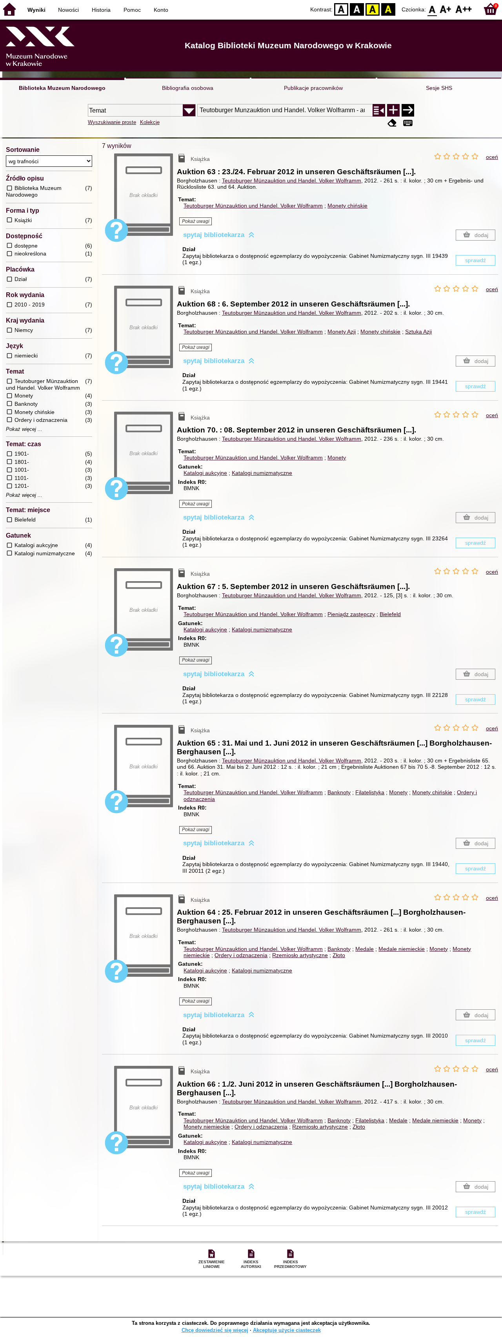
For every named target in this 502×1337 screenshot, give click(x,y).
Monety (336, 457)
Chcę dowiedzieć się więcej (215, 1330)
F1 (445, 8)
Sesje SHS (439, 88)
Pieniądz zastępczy (351, 614)
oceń (492, 157)
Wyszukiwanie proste (112, 122)
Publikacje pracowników (313, 88)
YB (372, 8)
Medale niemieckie (401, 949)
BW (357, 8)
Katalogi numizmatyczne (262, 473)
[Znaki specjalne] (408, 123)
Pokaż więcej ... (24, 429)
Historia (101, 10)
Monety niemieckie (207, 1127)
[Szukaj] (408, 110)
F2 (463, 8)
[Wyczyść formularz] (392, 123)
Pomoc (132, 10)
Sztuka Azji (418, 331)
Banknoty (339, 792)
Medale (364, 949)
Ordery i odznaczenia (241, 955)
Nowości (68, 10)
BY (388, 8)
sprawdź (475, 260)
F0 (432, 8)
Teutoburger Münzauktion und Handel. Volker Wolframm (291, 180)
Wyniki (36, 10)
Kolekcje (150, 122)
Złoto (339, 955)
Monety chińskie (347, 205)
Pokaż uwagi (195, 221)
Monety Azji (341, 331)
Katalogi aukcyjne (205, 473)
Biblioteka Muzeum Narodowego (62, 88)
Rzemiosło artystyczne (300, 955)
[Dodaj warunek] (393, 110)
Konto (161, 10)
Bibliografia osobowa (187, 88)
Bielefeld (390, 614)
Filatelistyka (369, 792)
